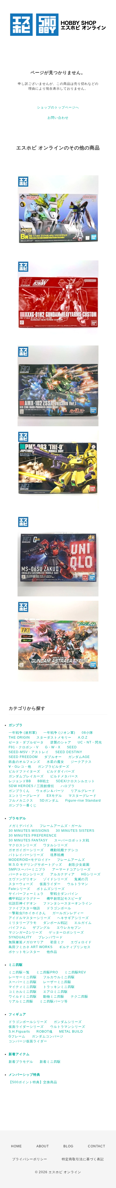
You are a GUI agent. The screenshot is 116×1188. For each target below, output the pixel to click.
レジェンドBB (20, 781)
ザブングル (41, 928)
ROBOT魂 (44, 1031)
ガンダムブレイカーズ (26, 776)
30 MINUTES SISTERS (75, 831)
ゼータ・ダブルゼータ (26, 742)
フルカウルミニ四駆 (59, 977)
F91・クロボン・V (24, 747)
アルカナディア (62, 874)
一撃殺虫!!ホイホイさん (27, 913)
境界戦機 (57, 855)
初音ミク (57, 942)
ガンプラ (16, 725)
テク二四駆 (79, 996)
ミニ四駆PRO (47, 972)
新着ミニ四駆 (50, 1062)
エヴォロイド (81, 942)
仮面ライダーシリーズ (26, 1027)
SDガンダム (49, 800)
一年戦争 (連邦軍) (23, 733)
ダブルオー (53, 757)
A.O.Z (82, 737)
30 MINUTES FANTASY (28, 840)
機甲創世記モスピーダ (64, 898)
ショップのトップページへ (58, 107)
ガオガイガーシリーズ (26, 850)
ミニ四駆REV (75, 972)
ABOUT (42, 1146)
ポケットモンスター (24, 952)
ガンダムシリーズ (68, 1022)
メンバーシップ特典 (24, 1075)
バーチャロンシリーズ (26, 874)
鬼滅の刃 (81, 879)
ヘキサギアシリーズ (73, 918)
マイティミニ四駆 (23, 987)
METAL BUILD (71, 1031)
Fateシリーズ (19, 889)
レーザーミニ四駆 (57, 982)
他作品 (52, 952)
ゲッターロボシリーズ (66, 932)
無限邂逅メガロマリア (26, 942)
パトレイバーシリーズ (26, 855)
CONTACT (96, 1146)
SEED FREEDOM (23, 757)
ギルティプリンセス (75, 947)
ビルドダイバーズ (61, 771)
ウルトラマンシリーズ (67, 1027)
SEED (72, 747)
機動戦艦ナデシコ (64, 850)
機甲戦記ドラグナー (24, 898)
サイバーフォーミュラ (26, 894)
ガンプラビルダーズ (53, 766)
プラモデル (17, 818)
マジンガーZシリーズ (25, 932)
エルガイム (83, 923)
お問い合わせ (58, 118)
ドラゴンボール (59, 908)
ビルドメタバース (64, 776)
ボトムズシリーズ (51, 889)
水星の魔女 (55, 762)
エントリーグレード (24, 796)
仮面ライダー (50, 884)
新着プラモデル (21, 1062)
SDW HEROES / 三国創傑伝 (31, 786)
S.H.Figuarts (19, 1031)
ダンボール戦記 (55, 923)
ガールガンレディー (68, 913)
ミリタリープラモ (23, 923)
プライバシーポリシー (29, 1159)
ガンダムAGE (79, 757)
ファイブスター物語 (24, 908)
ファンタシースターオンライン (67, 903)
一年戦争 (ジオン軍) (59, 733)
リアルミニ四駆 (21, 1001)
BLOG (68, 1146)
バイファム (17, 928)
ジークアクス (81, 762)
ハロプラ (68, 786)
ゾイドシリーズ (55, 879)
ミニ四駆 (16, 965)
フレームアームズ (71, 860)
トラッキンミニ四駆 (59, 987)
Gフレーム (17, 1036)
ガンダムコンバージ (47, 1036)
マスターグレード (83, 796)
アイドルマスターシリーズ (30, 918)
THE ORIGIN (19, 737)
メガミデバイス (21, 826)
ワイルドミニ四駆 (23, 996)
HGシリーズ (91, 874)
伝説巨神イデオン (23, 903)
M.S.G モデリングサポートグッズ (35, 864)
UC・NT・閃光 (90, 742)
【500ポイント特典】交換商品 (33, 1082)
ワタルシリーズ (55, 845)
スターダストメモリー (53, 737)
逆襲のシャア (60, 742)
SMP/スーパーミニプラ (27, 869)
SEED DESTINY (68, 752)
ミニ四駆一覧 (19, 972)
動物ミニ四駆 (53, 996)
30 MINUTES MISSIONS (29, 831)
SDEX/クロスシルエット (75, 781)
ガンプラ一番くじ (23, 805)
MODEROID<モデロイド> (29, 860)
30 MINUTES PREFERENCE (33, 835)
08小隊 (87, 733)
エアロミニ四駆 (55, 992)
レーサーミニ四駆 (23, 977)
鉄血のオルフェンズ (24, 762)
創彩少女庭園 (79, 864)
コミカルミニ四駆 (23, 992)
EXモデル (54, 796)
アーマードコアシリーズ (71, 869)
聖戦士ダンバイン (64, 894)
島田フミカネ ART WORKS (31, 947)
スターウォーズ (21, 884)
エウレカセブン (69, 928)
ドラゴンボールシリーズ (28, 1022)
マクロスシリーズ (23, 845)
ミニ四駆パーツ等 (54, 1001)
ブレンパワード (50, 937)
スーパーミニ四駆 (23, 982)
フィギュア (17, 1014)
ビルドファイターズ (24, 771)
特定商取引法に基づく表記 (83, 1159)
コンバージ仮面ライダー (28, 1041)
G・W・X (52, 747)
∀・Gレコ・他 (20, 766)
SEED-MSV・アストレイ (29, 752)
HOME (16, 1146)
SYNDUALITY (20, 937)
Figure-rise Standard (83, 800)
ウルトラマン (77, 884)
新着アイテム (19, 1054)
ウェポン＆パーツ (50, 791)
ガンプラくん (19, 791)
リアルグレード (83, 791)
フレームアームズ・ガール (61, 826)
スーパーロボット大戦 (71, 840)
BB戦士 (43, 781)
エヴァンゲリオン (23, 879)
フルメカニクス (21, 800)
